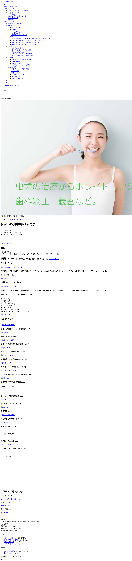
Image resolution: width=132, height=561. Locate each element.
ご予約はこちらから (7, 219)
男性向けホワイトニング (19, 35)
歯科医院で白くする (17, 29)
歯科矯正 (11, 57)
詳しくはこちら (54, 259)
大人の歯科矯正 (16, 61)
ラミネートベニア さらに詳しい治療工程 (25, 42)
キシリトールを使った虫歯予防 (21, 54)
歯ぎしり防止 (15, 73)
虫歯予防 (11, 46)
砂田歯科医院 (9, 1)
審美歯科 (11, 37)
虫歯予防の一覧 (16, 48)
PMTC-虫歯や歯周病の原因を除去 (22, 55)
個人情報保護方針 (10, 551)
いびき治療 (15, 71)
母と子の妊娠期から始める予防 (21, 50)
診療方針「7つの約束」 (15, 12)
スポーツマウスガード (18, 74)
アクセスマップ (13, 18)
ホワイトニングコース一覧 (20, 27)
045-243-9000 (5, 512)
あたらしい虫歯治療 (14, 23)
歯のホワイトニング (14, 25)
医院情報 (11, 20)
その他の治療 (12, 67)
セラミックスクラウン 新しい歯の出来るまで (26, 40)
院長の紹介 (11, 14)
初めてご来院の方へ (20, 219)
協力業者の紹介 (9, 553)
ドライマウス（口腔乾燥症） (20, 69)
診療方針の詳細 (6, 314)
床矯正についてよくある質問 (20, 65)
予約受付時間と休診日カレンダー (18, 16)
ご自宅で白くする (17, 31)
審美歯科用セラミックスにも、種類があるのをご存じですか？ (31, 38)
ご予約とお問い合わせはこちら (14, 544)
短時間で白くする (17, 33)
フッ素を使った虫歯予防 (19, 52)
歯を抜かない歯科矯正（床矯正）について (25, 59)
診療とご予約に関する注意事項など (19, 10)
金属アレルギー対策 (17, 78)
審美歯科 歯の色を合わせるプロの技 (23, 44)
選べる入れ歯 (15, 76)
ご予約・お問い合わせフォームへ (11, 499)
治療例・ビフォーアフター (20, 63)
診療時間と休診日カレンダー (13, 540)
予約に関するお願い (7, 505)
